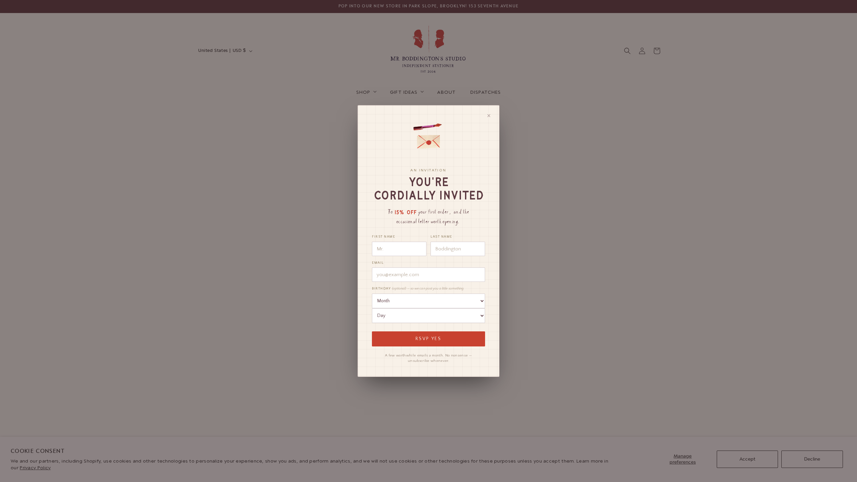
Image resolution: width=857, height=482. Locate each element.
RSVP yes (428, 338)
